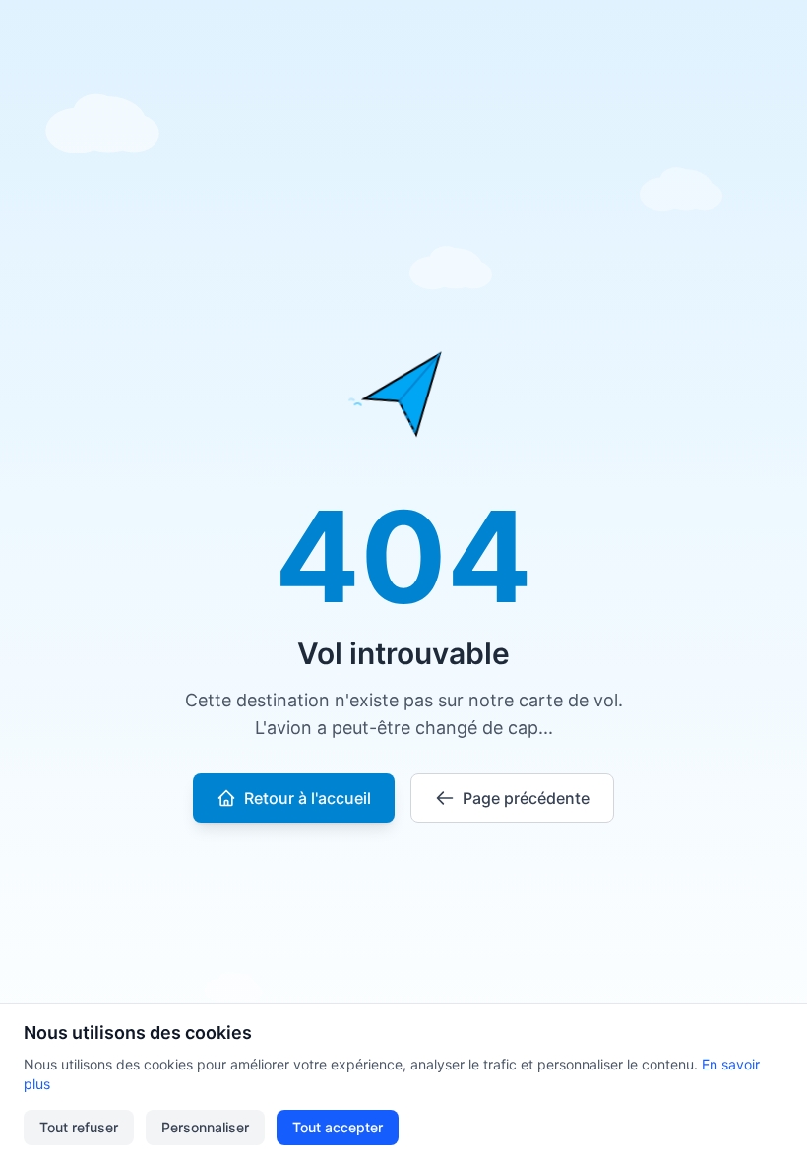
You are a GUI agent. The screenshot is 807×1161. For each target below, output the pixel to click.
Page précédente (526, 798)
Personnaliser (205, 1127)
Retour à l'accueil (307, 798)
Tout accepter (337, 1127)
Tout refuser (78, 1127)
